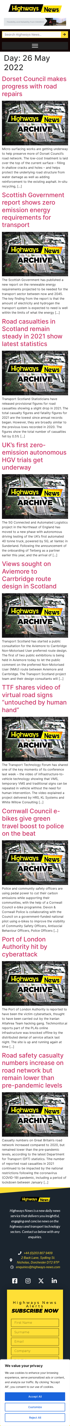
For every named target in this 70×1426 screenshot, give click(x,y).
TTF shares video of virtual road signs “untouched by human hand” (34, 698)
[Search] (64, 35)
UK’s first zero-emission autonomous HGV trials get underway (34, 456)
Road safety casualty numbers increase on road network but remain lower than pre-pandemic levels (33, 1070)
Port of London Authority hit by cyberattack (24, 946)
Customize (35, 1407)
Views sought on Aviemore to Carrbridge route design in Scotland (29, 575)
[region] (35, 1392)
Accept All (35, 1396)
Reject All (35, 1417)
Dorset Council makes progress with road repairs (34, 86)
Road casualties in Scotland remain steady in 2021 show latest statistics (32, 333)
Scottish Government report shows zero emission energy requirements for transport (33, 210)
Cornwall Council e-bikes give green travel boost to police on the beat (33, 822)
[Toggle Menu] (35, 46)
